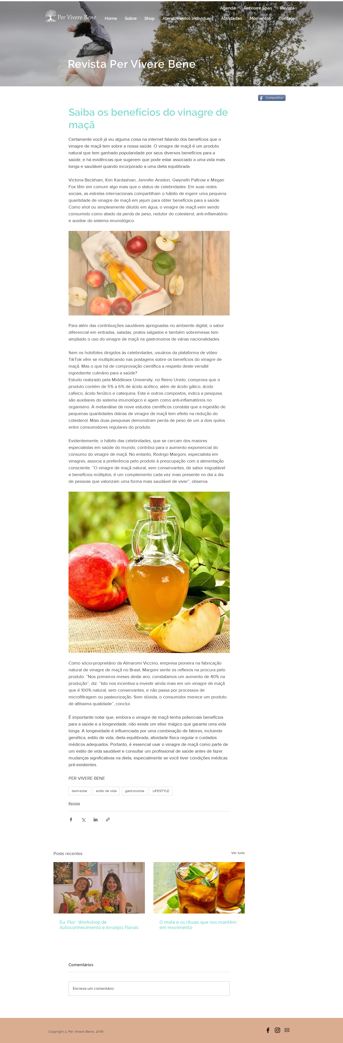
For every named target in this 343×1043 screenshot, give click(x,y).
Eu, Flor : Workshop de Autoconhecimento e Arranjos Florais (99, 925)
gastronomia (134, 791)
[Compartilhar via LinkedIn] (95, 819)
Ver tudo (238, 853)
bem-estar (79, 791)
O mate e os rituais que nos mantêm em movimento (198, 925)
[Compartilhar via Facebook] (71, 819)
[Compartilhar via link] (107, 819)
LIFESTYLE (161, 791)
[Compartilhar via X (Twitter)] (83, 819)
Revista (74, 803)
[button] (130, 18)
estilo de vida (106, 791)
